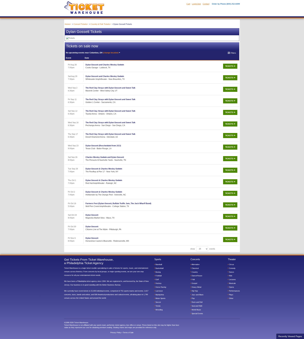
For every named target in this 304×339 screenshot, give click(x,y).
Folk (193, 279)
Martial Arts (159, 295)
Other (230, 298)
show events (202, 249)
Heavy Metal (196, 287)
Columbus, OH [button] (92, 53)
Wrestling (159, 310)
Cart (188, 4)
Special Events (197, 313)
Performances (234, 291)
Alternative (195, 264)
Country (194, 272)
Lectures (232, 279)
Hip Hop (194, 291)
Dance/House (196, 276)
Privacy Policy (115, 332)
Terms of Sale (128, 332)
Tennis (158, 306)
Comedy (231, 268)
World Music (196, 310)
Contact (206, 4)
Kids (230, 276)
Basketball (159, 268)
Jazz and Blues (197, 295)
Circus (231, 264)
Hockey (158, 283)
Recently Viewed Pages (290, 336)
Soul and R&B (196, 306)
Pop (193, 298)
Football (158, 276)
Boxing (158, 272)
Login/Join (196, 4)
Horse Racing (160, 287)
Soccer (158, 302)
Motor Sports (160, 298)
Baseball (158, 264)
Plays (230, 295)
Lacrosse (159, 291)
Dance (231, 272)
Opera (231, 287)
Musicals (232, 283)
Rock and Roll (196, 302)
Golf (157, 279)
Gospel (194, 283)
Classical (195, 268)
